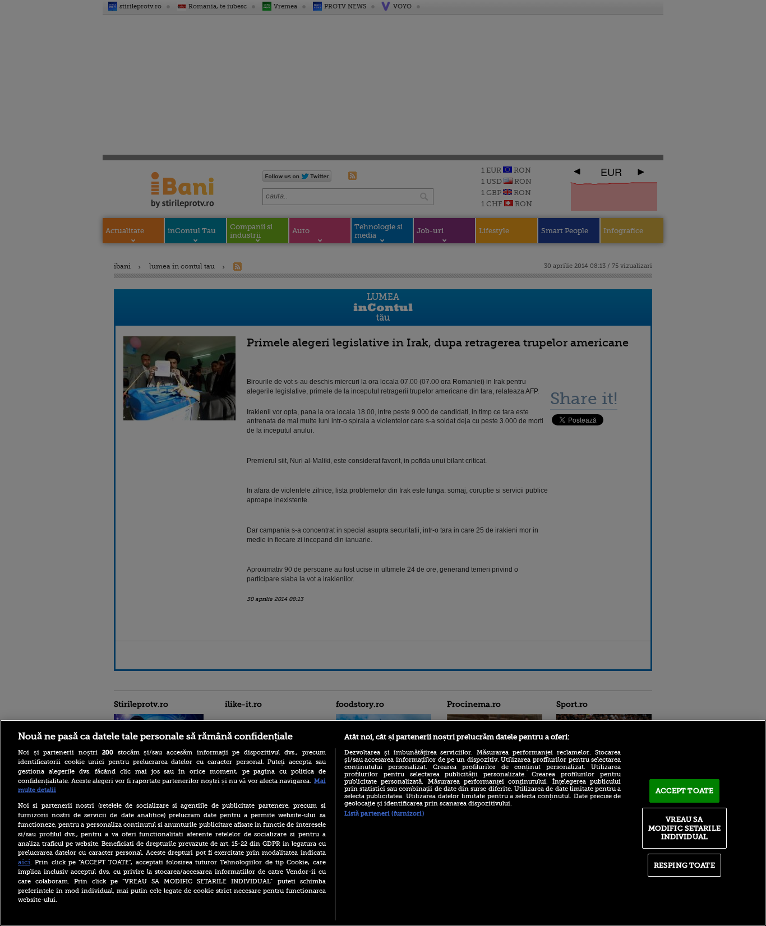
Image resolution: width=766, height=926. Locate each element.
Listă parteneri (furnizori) (384, 813)
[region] (383, 823)
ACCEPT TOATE (685, 790)
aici (24, 862)
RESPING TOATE (684, 865)
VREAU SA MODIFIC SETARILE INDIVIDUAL (684, 828)
